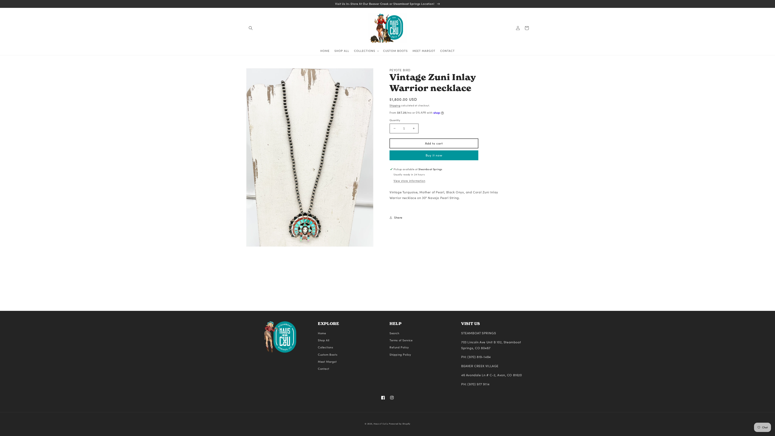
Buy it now (434, 155)
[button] (250, 28)
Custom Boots (327, 354)
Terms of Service (401, 340)
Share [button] (398, 217)
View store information (409, 181)
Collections (325, 347)
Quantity (395, 120)
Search (394, 333)
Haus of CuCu (381, 423)
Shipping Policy (400, 354)
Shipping (395, 105)
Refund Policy (399, 347)
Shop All (323, 340)
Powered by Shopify (399, 423)
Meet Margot (327, 362)
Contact (323, 369)
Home (322, 333)
